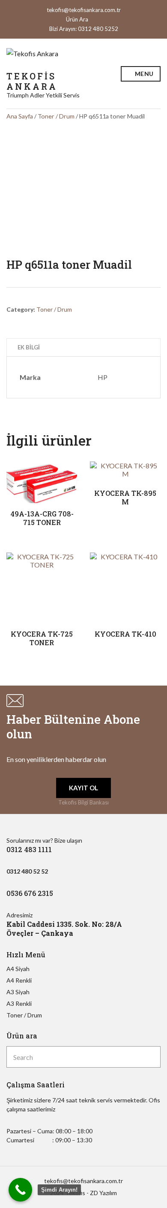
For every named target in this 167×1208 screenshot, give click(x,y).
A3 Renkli (19, 1003)
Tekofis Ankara (31, 81)
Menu (143, 73)
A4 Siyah (18, 968)
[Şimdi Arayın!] (20, 1190)
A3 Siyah (18, 992)
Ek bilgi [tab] (29, 347)
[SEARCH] (152, 1057)
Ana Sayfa (19, 116)
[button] (83, 788)
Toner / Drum (56, 116)
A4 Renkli (19, 980)
